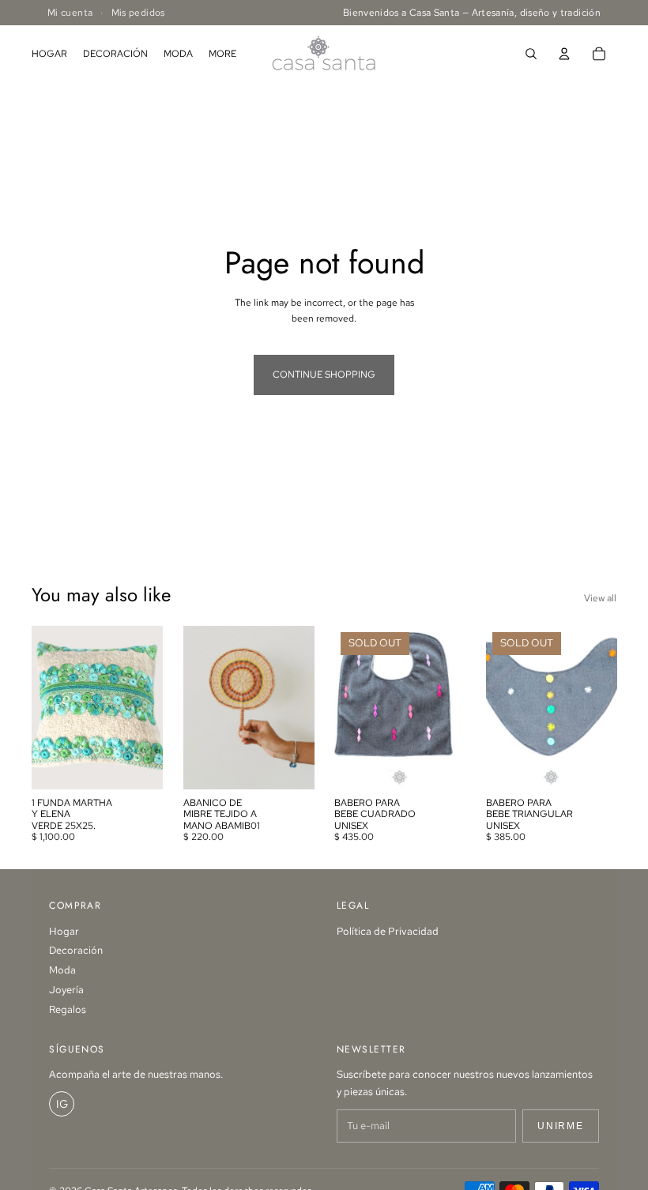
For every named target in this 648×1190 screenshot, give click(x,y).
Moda (62, 970)
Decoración (76, 950)
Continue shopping (324, 374)
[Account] (564, 53)
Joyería (66, 989)
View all (600, 598)
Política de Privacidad (388, 931)
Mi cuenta (69, 12)
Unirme (560, 1126)
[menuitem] (222, 54)
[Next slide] (448, 707)
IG (62, 1104)
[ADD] (138, 765)
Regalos (67, 1009)
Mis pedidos (138, 12)
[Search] (531, 53)
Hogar (64, 931)
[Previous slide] (351, 707)
